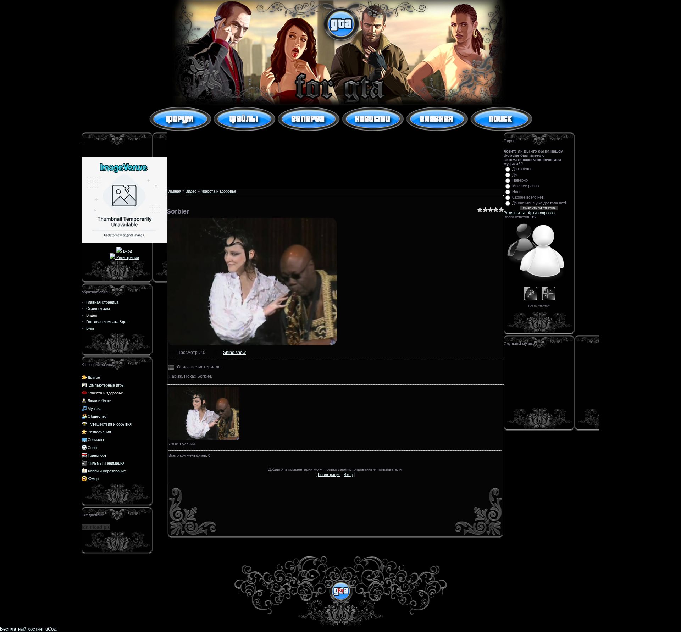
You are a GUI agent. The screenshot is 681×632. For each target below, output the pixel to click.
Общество (97, 416)
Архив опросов (541, 213)
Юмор (93, 479)
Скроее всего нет (527, 197)
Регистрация (127, 257)
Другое (94, 377)
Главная (174, 191)
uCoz (50, 629)
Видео (191, 191)
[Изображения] (203, 413)
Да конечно (522, 169)
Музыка (94, 408)
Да (514, 174)
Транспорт (97, 455)
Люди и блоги (99, 401)
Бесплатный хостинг (22, 629)
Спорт (93, 447)
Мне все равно (525, 186)
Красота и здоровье (105, 393)
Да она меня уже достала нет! (539, 203)
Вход (127, 251)
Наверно (520, 180)
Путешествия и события (110, 424)
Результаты (514, 213)
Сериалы (96, 440)
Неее (516, 191)
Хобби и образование (107, 471)
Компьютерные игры (106, 385)
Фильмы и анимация (106, 463)
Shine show (234, 352)
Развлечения (99, 432)
